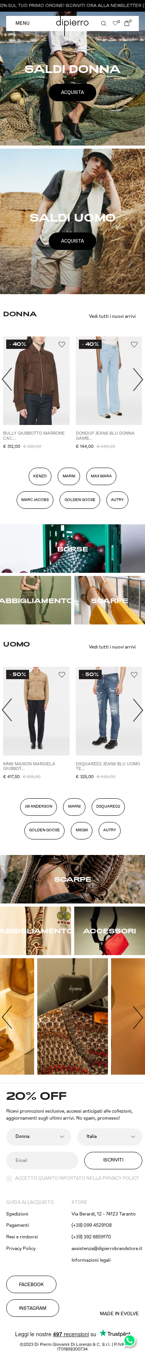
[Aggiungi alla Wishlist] (61, 345)
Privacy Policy (21, 1249)
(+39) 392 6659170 (91, 1237)
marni (74, 806)
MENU (22, 23)
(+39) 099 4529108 (92, 1225)
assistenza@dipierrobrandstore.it (107, 1249)
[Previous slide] (6, 1017)
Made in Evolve (119, 1314)
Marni (69, 476)
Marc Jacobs (35, 500)
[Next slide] (138, 379)
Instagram (32, 1308)
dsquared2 (108, 806)
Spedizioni (17, 1214)
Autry (109, 830)
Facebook (31, 1285)
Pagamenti (17, 1225)
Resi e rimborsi (22, 1237)
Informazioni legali (91, 1260)
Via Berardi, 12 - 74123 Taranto (104, 1214)
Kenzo (40, 476)
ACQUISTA (72, 92)
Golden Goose (80, 500)
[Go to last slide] (6, 379)
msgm (82, 830)
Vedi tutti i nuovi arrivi (112, 316)
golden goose (44, 830)
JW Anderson (38, 806)
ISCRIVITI (113, 1160)
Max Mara (101, 476)
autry (117, 500)
